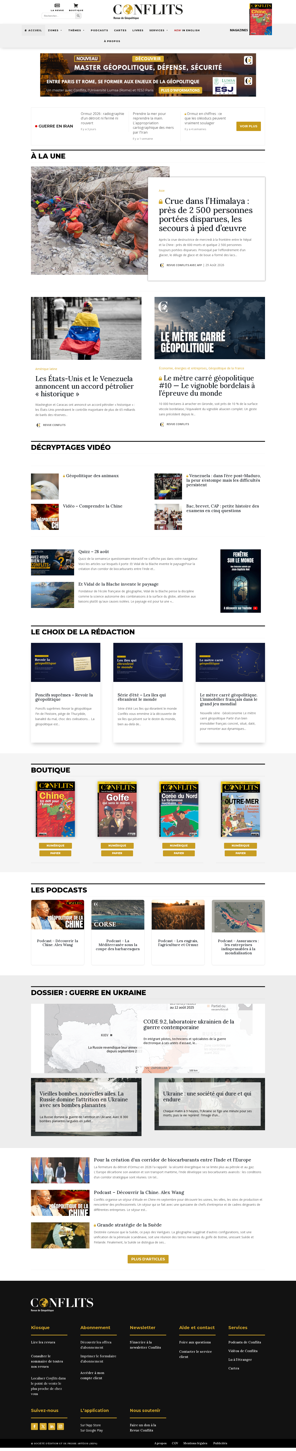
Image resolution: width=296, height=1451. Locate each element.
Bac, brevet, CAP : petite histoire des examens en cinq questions (222, 508)
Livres (137, 30)
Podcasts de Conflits (244, 1342)
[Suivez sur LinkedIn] (51, 1426)
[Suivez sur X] (43, 1426)
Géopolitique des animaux (92, 475)
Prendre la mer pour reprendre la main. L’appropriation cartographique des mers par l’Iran (153, 123)
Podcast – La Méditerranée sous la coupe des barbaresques (117, 932)
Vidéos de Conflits (243, 1351)
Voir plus (248, 126)
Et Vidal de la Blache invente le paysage (118, 584)
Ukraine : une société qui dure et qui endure (207, 1096)
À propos (112, 41)
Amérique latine (46, 369)
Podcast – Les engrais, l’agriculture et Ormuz (178, 932)
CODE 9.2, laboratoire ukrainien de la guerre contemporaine (188, 1024)
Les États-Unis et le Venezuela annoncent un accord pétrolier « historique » (84, 386)
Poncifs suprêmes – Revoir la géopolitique (64, 697)
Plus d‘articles (148, 1259)
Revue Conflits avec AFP (184, 265)
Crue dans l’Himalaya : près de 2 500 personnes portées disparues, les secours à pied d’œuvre (206, 214)
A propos (161, 1443)
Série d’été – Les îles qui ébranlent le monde (142, 697)
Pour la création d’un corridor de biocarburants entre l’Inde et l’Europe (172, 1160)
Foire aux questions (195, 1342)
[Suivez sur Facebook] (34, 1426)
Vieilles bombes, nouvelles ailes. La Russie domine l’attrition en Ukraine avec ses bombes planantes (84, 1099)
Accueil (35, 30)
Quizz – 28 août (93, 551)
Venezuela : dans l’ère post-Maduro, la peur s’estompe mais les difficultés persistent (223, 480)
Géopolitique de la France (226, 368)
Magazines (239, 30)
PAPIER (55, 853)
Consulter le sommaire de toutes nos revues (47, 1361)
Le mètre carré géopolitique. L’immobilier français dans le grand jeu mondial (228, 699)
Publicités (220, 1443)
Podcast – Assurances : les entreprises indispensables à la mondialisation (238, 932)
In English (187, 30)
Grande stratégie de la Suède (129, 1225)
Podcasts (99, 30)
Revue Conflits (54, 425)
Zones (53, 30)
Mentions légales (195, 1443)
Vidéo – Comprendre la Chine (92, 506)
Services (156, 30)
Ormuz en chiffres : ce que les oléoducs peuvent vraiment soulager (205, 118)
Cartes (120, 30)
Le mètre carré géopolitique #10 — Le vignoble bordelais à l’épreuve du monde (207, 385)
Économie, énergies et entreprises (183, 368)
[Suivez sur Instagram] (60, 1426)
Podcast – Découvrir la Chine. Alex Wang (57, 932)
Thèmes (74, 30)
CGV (175, 1443)
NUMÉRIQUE (55, 845)
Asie (162, 190)
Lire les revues (43, 1342)
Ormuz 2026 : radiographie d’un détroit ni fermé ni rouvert (102, 118)
